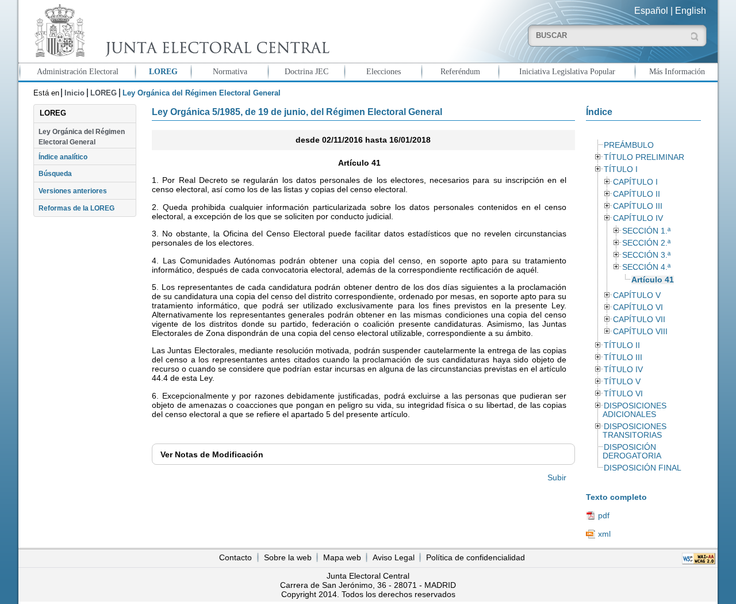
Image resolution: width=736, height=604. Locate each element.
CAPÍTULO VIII (640, 331)
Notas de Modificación (211, 454)
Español (651, 11)
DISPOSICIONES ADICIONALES (634, 410)
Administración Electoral (77, 71)
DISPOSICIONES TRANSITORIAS (634, 430)
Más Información (677, 71)
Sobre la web (288, 557)
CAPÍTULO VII (639, 319)
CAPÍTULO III (637, 206)
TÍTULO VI (623, 393)
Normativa (230, 71)
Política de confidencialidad (475, 557)
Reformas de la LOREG (76, 208)
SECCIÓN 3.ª (646, 255)
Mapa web (342, 557)
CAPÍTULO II (636, 194)
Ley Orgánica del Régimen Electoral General (82, 137)
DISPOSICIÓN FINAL (642, 468)
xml (604, 533)
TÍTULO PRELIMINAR (644, 157)
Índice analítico (63, 157)
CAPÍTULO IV (638, 218)
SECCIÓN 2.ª (646, 243)
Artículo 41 (652, 280)
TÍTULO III (623, 357)
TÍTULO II (622, 345)
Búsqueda (55, 174)
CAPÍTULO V (637, 295)
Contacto (235, 557)
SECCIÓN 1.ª (646, 231)
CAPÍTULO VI (638, 307)
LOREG (163, 71)
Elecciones (383, 71)
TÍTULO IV (623, 369)
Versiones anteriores (73, 191)
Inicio (74, 93)
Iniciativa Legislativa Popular (567, 71)
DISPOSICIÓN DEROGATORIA (632, 451)
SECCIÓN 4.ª (646, 267)
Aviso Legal (394, 557)
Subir (556, 477)
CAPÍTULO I (635, 182)
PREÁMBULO (629, 145)
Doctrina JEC (306, 71)
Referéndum (460, 71)
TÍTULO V (622, 381)
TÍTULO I (621, 169)
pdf (604, 515)
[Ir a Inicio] (179, 31)
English (690, 11)
